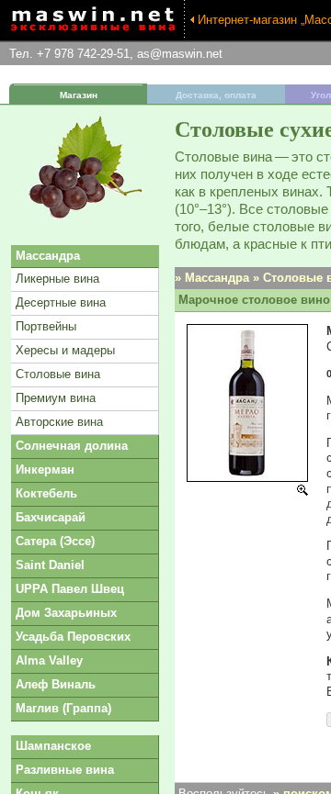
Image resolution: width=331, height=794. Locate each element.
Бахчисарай (51, 517)
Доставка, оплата (216, 95)
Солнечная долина (72, 446)
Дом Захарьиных (66, 613)
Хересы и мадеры (65, 350)
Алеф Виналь (56, 684)
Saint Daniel (50, 565)
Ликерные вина (57, 278)
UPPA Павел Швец (70, 589)
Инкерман (45, 469)
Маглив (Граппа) (63, 708)
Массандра (48, 256)
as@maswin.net (180, 54)
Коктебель (46, 493)
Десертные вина (61, 302)
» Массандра (212, 278)
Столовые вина (58, 374)
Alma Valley (49, 660)
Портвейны (46, 326)
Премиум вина (56, 398)
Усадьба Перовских (73, 636)
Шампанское (53, 746)
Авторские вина (59, 422)
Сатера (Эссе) (55, 541)
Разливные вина (65, 770)
